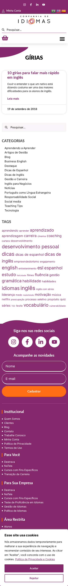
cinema (42, 236)
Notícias (10, 188)
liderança (8, 294)
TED (13, 306)
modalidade (28, 295)
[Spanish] (63, 11)
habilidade (31, 281)
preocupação (17, 299)
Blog (7, 157)
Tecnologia (12, 210)
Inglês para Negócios (18, 183)
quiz (63, 299)
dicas (8, 254)
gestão (54, 275)
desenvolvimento (21, 240)
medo (19, 294)
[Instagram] (24, 4)
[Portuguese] (53, 11)
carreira (30, 236)
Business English (15, 161)
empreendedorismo (26, 261)
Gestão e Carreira (16, 179)
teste (19, 305)
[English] (58, 11)
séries (6, 305)
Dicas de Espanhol (16, 170)
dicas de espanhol (29, 254)
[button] (62, 39)
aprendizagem (12, 236)
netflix (6, 299)
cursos (6, 240)
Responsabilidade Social (20, 197)
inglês (27, 288)
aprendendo (10, 230)
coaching (54, 236)
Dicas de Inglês (14, 174)
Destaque (11, 166)
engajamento (47, 261)
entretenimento (27, 268)
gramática (12, 280)
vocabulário (36, 305)
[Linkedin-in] (37, 4)
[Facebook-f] (31, 4)
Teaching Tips (14, 206)
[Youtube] (43, 4)
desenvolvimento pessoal (30, 246)
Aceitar (34, 568)
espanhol (53, 267)
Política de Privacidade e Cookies (35, 559)
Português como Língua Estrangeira (28, 192)
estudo (9, 274)
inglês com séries (45, 289)
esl (40, 267)
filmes (30, 275)
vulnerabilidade (57, 305)
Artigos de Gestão (16, 152)
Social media (13, 201)
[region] (34, 557)
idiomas (11, 288)
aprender (24, 230)
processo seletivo (36, 299)
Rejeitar (34, 578)
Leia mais (13, 98)
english (10, 267)
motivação (43, 294)
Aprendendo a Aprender (20, 148)
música (56, 294)
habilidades (49, 281)
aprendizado (42, 230)
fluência (41, 274)
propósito (53, 299)
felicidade (21, 275)
